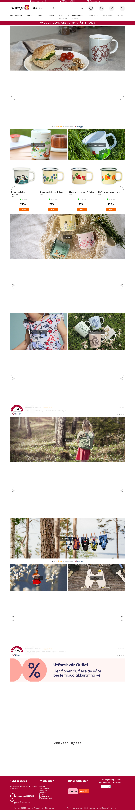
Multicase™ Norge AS (109, 808)
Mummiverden (16, 15)
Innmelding (106, 782)
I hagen (67, 237)
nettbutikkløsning (89, 808)
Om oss (41, 794)
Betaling (42, 786)
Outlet (120, 15)
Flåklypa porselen (96, 332)
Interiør (51, 15)
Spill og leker (93, 15)
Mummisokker (67, 539)
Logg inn (112, 8)
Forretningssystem (73, 808)
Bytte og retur (44, 796)
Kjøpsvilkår (42, 792)
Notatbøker (108, 15)
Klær (61, 15)
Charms (38, 578)
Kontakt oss (43, 790)
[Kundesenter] (101, 8)
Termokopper (38, 145)
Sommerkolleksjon (38, 332)
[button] (67, 126)
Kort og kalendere (75, 15)
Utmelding (118, 782)
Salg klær (63, 18)
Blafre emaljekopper (96, 145)
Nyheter (75, 18)
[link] (67, 410)
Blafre (29, 15)
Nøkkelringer (97, 578)
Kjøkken (39, 15)
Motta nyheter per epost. (111, 780)
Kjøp (24, 120)
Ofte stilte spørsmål (45, 798)
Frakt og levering (45, 788)
